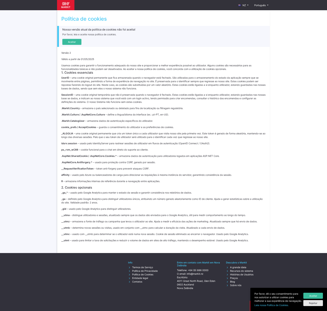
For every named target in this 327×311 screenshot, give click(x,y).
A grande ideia (237, 267)
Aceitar (313, 295)
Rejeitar (313, 303)
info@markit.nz (195, 273)
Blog (232, 281)
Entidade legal (139, 278)
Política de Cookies (142, 274)
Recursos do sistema (241, 270)
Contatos (136, 281)
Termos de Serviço (142, 267)
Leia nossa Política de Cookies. (271, 305)
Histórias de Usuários (241, 274)
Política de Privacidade (144, 270)
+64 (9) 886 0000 (198, 270)
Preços (233, 278)
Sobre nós (235, 285)
